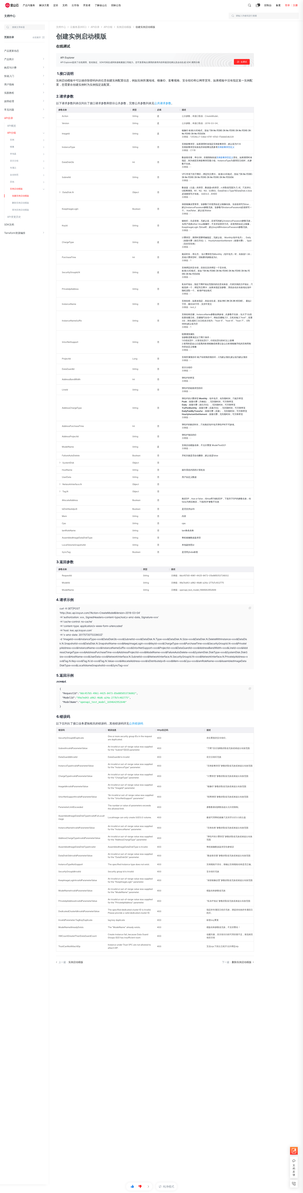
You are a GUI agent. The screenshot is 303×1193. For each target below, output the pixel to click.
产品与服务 (29, 5)
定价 (55, 5)
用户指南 (9, 84)
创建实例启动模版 (20, 195)
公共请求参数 (162, 103)
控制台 (268, 5)
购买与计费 (10, 67)
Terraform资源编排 (14, 232)
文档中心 (9, 16)
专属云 (13, 167)
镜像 (12, 146)
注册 (295, 5)
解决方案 (44, 5)
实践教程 (9, 92)
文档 (64, 5)
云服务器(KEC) (78, 26)
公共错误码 (136, 723)
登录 (287, 5)
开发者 (86, 5)
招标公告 (116, 5)
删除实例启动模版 (20, 202)
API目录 (8, 117)
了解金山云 (101, 5)
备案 (278, 5)
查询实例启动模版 (20, 209)
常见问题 (9, 109)
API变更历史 (14, 216)
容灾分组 (14, 160)
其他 (12, 181)
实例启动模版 (16, 188)
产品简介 (9, 59)
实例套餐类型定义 (226, 147)
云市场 (75, 5)
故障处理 (9, 101)
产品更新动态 (11, 50)
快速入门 (9, 75)
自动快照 (14, 174)
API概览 (11, 125)
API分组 (11, 132)
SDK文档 (9, 224)
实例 (12, 139)
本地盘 (13, 153)
